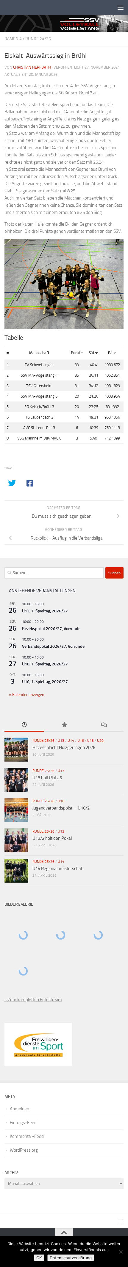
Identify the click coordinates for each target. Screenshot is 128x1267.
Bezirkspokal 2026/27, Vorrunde (51, 628)
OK (39, 1257)
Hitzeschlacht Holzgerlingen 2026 (63, 747)
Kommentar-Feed (27, 1136)
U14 (71, 741)
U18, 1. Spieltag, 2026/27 (45, 664)
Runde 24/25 (38, 38)
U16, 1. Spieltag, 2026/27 (45, 681)
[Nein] (121, 1252)
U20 (100, 741)
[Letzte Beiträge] (24, 725)
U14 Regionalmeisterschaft (58, 868)
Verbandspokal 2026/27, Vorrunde (53, 646)
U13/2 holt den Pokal (52, 838)
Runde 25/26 (43, 741)
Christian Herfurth (32, 67)
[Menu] (120, 7)
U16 (80, 741)
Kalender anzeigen (27, 694)
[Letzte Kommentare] (104, 725)
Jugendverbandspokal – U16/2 (61, 808)
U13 (61, 741)
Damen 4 (13, 38)
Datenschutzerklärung (71, 1257)
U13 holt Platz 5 (47, 777)
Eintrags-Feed (23, 1122)
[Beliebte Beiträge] (64, 725)
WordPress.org (24, 1150)
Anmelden (19, 1109)
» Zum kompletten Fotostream (33, 999)
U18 (90, 741)
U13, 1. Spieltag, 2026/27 (45, 611)
